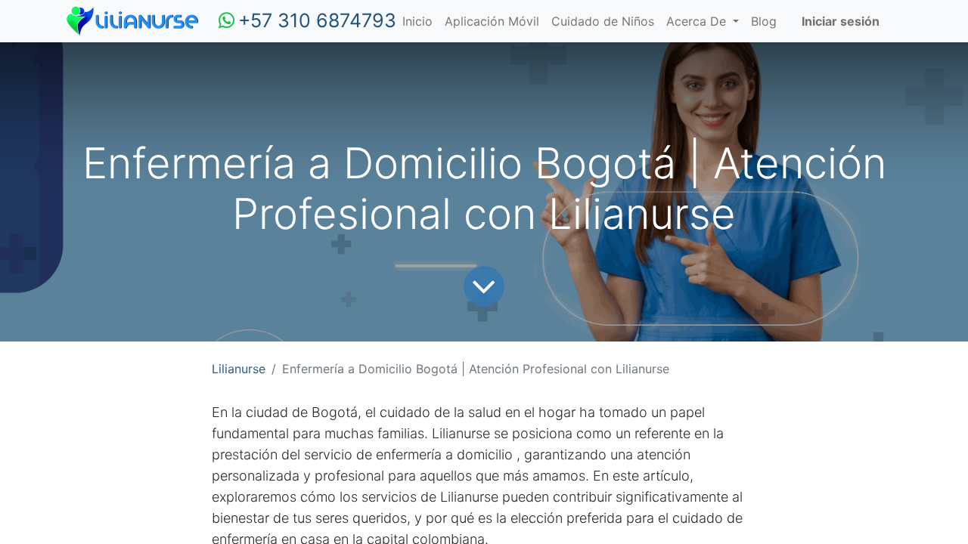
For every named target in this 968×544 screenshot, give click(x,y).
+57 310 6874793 (317, 20)
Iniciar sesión (841, 21)
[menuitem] (417, 21)
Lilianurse (238, 368)
